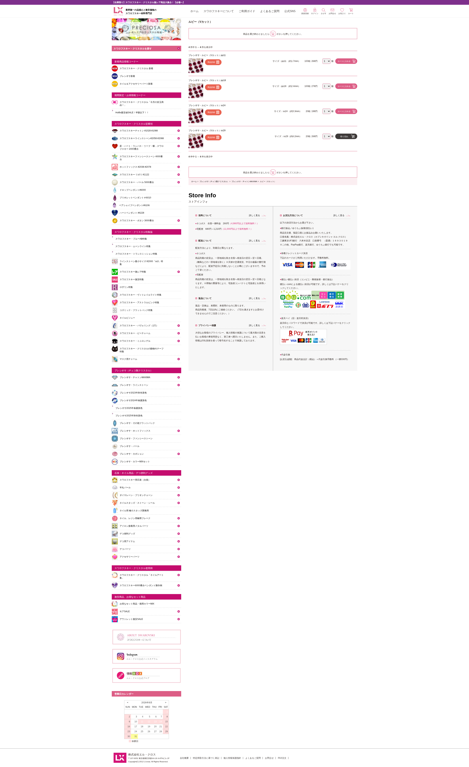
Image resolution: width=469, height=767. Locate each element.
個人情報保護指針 (232, 758)
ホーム (194, 11)
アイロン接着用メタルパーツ (134, 526)
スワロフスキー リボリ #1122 (134, 174)
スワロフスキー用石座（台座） (135, 480)
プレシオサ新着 (127, 76)
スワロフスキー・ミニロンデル (135, 341)
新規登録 (305, 13)
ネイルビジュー (127, 318)
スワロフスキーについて (219, 11)
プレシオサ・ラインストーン (134, 385)
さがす (323, 13)
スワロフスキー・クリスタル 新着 (136, 68)
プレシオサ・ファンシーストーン (136, 438)
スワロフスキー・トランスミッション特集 (136, 254)
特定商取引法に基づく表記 (206, 758)
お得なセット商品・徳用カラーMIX (137, 603)
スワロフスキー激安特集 (132, 279)
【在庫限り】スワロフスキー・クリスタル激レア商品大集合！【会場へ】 (148, 2)
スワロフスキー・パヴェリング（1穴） (139, 325)
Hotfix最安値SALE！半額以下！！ (132, 112)
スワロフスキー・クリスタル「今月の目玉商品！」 (142, 103)
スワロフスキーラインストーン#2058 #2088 (142, 138)
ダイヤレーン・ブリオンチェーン (136, 495)
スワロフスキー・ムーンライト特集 (133, 246)
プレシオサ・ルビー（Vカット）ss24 (207, 105)
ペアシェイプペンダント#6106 (134, 205)
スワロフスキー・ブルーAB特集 (131, 239)
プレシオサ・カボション (132, 454)
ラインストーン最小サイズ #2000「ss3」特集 (141, 263)
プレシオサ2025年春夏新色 (129, 408)
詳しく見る (254, 215)
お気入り (342, 13)
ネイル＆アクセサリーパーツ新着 (136, 84)
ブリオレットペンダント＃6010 (135, 197)
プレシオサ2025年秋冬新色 (129, 415)
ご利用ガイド (247, 11)
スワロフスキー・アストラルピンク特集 (139, 302)
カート (351, 13)
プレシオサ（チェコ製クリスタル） (214, 181)
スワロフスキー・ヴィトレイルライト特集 (140, 295)
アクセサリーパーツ (129, 556)
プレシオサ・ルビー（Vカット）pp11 (207, 55)
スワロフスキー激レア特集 (133, 271)
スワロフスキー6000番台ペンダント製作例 (141, 585)
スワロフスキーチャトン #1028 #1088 (139, 130)
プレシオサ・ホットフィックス (135, 431)
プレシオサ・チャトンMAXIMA (244, 181)
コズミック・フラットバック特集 (136, 310)
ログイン (314, 13)
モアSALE (125, 611)
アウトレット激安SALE (131, 619)
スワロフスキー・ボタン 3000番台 (137, 220)
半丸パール (125, 487)
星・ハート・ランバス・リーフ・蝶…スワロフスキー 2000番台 (142, 147)
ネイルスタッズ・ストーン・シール (137, 503)
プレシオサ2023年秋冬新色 (133, 392)
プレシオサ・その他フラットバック (137, 423)
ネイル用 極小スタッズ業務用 (134, 510)
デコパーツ (125, 549)
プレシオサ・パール (129, 446)
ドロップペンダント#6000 (133, 190)
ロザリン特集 (126, 287)
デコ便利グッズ (127, 533)
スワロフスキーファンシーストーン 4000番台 (141, 158)
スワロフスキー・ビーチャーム (135, 333)
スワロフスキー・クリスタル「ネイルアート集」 (142, 576)
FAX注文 (282, 758)
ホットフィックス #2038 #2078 (135, 167)
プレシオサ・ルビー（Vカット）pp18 (207, 80)
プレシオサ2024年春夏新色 (133, 400)
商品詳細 (211, 62)
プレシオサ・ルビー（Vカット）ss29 (207, 130)
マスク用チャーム (128, 359)
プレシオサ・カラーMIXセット (135, 461)
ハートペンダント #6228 (132, 213)
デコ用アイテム (127, 541)
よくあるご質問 (269, 11)
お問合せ (269, 758)
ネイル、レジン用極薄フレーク (135, 518)
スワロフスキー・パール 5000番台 (137, 182)
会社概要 (184, 758)
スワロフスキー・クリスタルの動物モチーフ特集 (142, 350)
